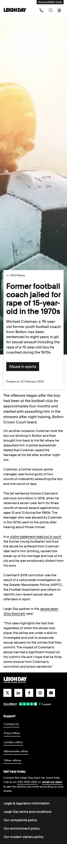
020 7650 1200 (27, 782)
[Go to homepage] (15, 680)
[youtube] (51, 693)
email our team (52, 782)
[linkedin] (18, 693)
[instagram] (40, 693)
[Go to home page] (15, 10)
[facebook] (29, 693)
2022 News (17, 275)
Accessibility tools (50, 2)
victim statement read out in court (35, 536)
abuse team (49, 609)
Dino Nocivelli (14, 613)
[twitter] (7, 693)
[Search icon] (51, 10)
